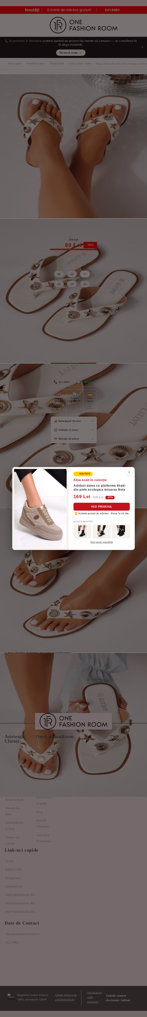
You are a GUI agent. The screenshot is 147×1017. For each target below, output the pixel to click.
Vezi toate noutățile (101, 542)
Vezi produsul (101, 506)
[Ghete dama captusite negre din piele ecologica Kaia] (82, 531)
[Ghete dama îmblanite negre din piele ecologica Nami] (102, 531)
